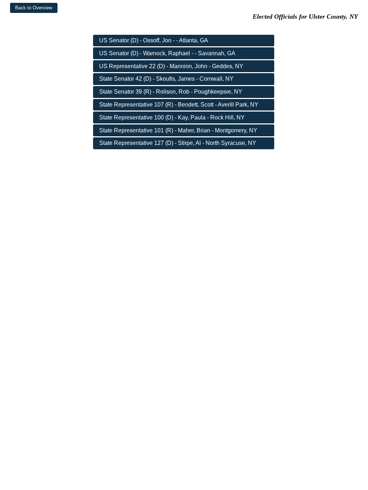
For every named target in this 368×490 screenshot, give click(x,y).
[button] (34, 8)
